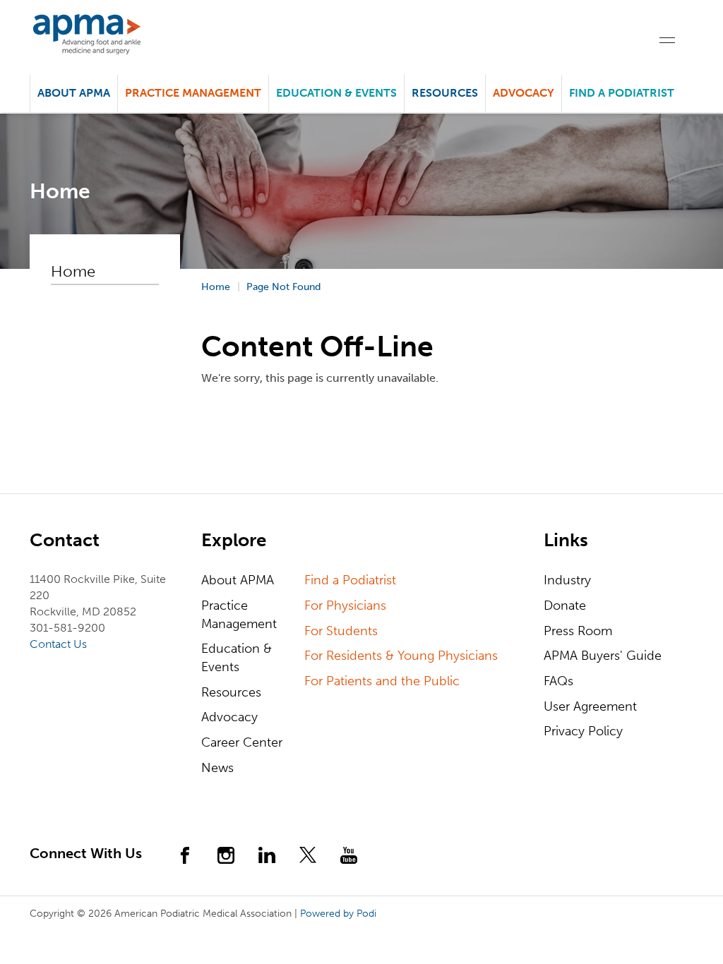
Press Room (578, 631)
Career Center (241, 742)
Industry (567, 580)
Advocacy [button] (523, 93)
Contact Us (58, 644)
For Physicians (345, 605)
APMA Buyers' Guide (603, 655)
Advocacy (229, 717)
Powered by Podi (338, 914)
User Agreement (590, 706)
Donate (565, 605)
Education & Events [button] (336, 93)
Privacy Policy (583, 731)
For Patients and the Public (382, 681)
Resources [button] (445, 93)
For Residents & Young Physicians (401, 655)
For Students (341, 631)
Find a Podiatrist (621, 93)
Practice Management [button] (193, 93)
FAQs (558, 681)
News (217, 768)
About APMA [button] (73, 93)
